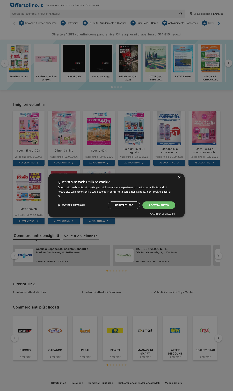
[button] (71, 205)
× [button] (179, 177)
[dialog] (116, 195)
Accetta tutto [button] (159, 205)
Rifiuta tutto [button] (123, 205)
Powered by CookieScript (162, 214)
